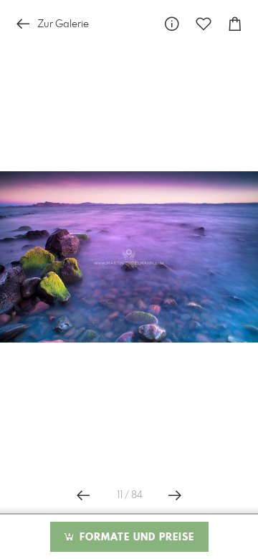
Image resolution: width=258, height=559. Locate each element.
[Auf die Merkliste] (203, 24)
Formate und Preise (135, 537)
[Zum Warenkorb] (235, 24)
